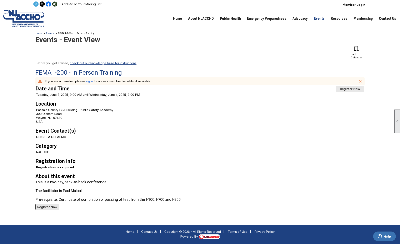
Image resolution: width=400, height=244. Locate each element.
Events (319, 18)
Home (177, 18)
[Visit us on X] (42, 4)
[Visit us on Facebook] (48, 4)
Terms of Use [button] (238, 232)
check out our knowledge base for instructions (103, 63)
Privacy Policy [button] (264, 232)
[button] (201, 18)
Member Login (353, 5)
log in (89, 81)
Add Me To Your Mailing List (81, 4)
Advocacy (300, 18)
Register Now (350, 89)
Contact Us (387, 18)
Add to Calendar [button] (356, 52)
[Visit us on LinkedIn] (36, 4)
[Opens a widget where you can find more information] (384, 237)
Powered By (189, 236)
